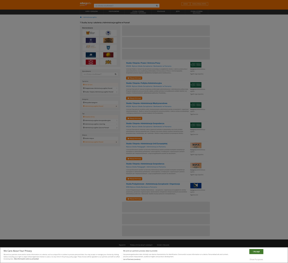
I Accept (256, 251)
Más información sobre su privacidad (26, 259)
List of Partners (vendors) (131, 259)
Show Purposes (256, 259)
